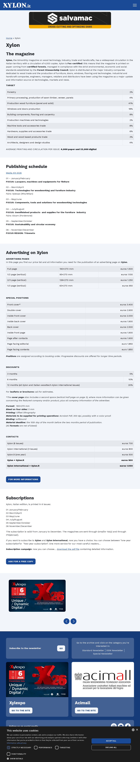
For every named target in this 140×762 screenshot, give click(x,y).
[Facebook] (128, 726)
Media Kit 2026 (14, 173)
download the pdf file (68, 549)
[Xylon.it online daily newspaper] (16, 5)
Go (61, 648)
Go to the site (21, 710)
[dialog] (70, 744)
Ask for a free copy (20, 561)
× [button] (137, 730)
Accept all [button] (111, 741)
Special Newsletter (103, 653)
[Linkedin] (121, 726)
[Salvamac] (70, 20)
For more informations (23, 479)
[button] (134, 5)
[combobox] (133, 729)
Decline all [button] (111, 747)
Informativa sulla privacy (17, 743)
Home (9, 38)
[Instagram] (114, 726)
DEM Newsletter (114, 650)
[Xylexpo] (37, 596)
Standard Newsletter (93, 650)
